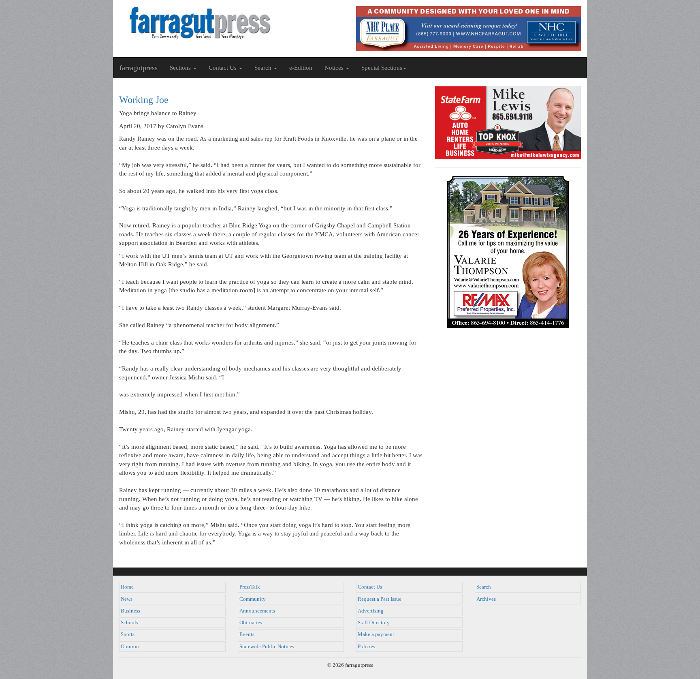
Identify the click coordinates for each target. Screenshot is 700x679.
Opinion (130, 646)
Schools (129, 622)
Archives (486, 599)
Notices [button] (334, 67)
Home (127, 587)
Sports (127, 634)
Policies (366, 646)
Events (246, 634)
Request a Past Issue (379, 599)
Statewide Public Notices (266, 646)
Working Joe (144, 99)
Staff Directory (374, 622)
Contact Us (370, 587)
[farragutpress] (231, 23)
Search (483, 587)
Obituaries (250, 622)
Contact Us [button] (223, 67)
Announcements (257, 611)
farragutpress (139, 68)
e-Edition (300, 67)
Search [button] (263, 67)
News (126, 599)
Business (130, 611)
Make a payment (376, 634)
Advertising (371, 611)
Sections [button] (181, 67)
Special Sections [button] (381, 67)
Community (252, 599)
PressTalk (249, 587)
